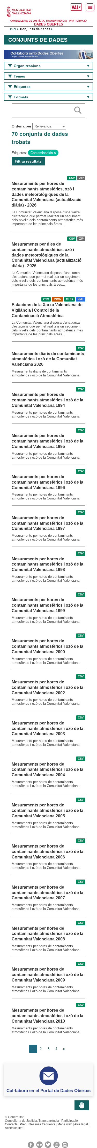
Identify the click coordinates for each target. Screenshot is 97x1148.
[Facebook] (31, 1144)
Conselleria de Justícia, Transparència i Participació (48, 21)
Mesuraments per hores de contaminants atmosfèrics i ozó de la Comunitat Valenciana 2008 (47, 933)
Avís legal (81, 1124)
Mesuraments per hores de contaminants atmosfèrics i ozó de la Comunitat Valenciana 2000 (47, 646)
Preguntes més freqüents (37, 1124)
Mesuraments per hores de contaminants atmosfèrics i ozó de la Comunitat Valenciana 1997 (47, 523)
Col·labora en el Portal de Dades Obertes (48, 1090)
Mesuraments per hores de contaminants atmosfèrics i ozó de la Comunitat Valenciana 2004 (47, 769)
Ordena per (21, 126)
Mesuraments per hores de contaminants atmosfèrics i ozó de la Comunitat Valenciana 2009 (47, 974)
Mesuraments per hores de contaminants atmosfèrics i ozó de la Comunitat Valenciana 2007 (47, 892)
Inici (13, 29)
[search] (77, 109)
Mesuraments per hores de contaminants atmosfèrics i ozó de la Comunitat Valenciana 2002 (47, 687)
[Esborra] (55, 153)
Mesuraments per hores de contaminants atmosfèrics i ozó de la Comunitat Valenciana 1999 (47, 605)
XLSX (69, 299)
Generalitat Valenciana (48, 12)
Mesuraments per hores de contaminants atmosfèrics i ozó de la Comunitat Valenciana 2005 (47, 810)
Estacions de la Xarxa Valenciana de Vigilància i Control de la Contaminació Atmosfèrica (47, 310)
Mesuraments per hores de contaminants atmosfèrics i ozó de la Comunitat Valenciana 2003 (47, 728)
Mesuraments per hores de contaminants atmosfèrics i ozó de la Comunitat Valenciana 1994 (47, 400)
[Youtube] (57, 1144)
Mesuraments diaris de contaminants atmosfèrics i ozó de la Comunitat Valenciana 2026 (48, 359)
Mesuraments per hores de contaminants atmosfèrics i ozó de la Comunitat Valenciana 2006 (47, 851)
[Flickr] (39, 1144)
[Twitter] (48, 1144)
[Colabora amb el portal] (48, 54)
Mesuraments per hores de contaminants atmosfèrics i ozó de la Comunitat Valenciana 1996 (47, 482)
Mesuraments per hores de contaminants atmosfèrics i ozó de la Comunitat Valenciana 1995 (47, 441)
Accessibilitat (14, 1128)
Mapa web (64, 1124)
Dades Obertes (48, 24)
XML (81, 299)
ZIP (81, 177)
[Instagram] (65, 1144)
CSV (72, 177)
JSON (57, 299)
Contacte (11, 1124)
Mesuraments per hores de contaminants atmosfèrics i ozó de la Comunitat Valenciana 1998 (47, 564)
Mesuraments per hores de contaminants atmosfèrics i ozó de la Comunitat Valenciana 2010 (47, 1015)
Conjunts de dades (35, 29)
